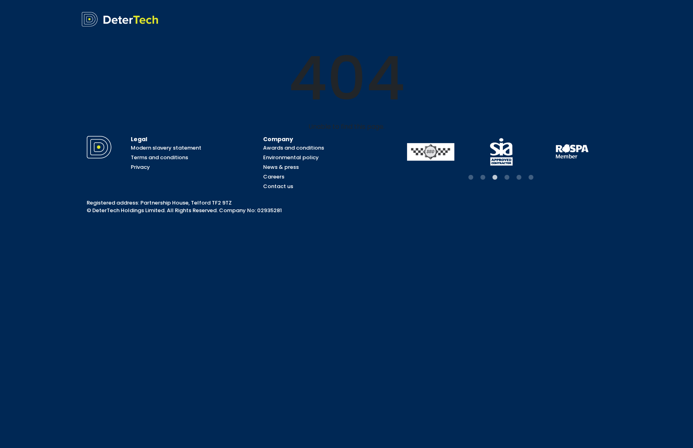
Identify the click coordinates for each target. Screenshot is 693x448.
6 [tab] (531, 178)
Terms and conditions (159, 157)
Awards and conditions (293, 148)
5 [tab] (519, 178)
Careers (273, 176)
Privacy (140, 167)
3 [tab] (495, 178)
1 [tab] (471, 178)
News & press (281, 167)
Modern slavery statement (166, 148)
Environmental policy (291, 157)
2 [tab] (483, 178)
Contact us (278, 186)
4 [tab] (507, 178)
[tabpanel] (430, 152)
